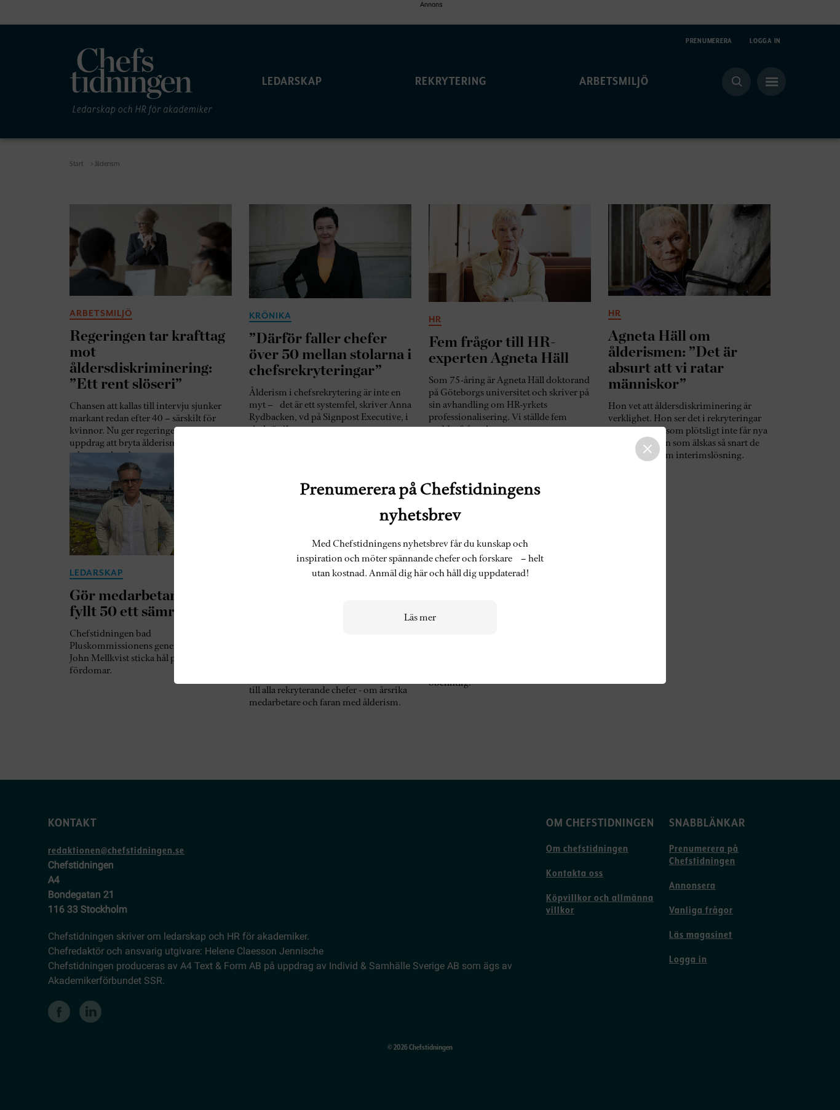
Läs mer (420, 617)
